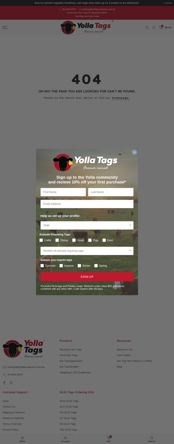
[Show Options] (130, 225)
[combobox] (86, 225)
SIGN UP (87, 276)
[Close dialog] (134, 152)
